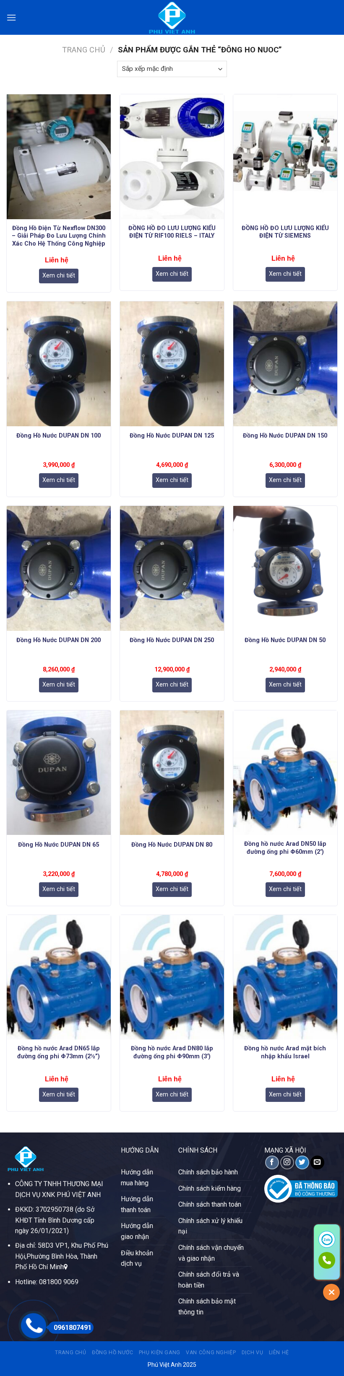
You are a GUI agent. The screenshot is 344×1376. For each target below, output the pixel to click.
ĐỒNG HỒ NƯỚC (112, 1352)
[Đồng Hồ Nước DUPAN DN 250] (172, 568)
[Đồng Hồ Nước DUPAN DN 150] (285, 363)
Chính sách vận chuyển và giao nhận (211, 1253)
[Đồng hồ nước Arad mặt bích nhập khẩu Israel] (285, 977)
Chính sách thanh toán (209, 1204)
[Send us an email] (317, 1162)
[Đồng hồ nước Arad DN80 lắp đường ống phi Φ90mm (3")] (172, 977)
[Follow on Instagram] (287, 1162)
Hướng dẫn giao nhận (137, 1231)
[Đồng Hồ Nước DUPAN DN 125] (172, 363)
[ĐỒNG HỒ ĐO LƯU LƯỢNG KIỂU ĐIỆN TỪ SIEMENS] (285, 156)
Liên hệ (279, 1352)
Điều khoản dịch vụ (137, 1258)
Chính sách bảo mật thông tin (207, 1306)
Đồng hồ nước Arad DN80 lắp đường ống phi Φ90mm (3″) (172, 1052)
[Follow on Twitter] (302, 1162)
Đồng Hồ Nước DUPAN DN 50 (285, 640)
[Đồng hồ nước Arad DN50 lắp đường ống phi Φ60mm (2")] (285, 772)
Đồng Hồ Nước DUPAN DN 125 (172, 435)
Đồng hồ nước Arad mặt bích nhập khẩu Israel (285, 1052)
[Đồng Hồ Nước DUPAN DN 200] (59, 568)
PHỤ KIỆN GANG (159, 1352)
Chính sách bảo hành (208, 1172)
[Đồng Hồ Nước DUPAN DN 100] (59, 363)
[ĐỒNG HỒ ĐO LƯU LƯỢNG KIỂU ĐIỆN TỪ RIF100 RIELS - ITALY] (172, 156)
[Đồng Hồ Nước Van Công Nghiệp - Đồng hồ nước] (172, 17)
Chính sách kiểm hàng (209, 1188)
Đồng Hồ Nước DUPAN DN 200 (58, 640)
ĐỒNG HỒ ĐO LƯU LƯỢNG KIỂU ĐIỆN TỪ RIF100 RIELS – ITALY (172, 232)
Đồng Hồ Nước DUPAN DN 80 (171, 844)
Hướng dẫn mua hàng (137, 1177)
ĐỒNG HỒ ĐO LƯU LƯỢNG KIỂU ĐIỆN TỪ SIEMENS (285, 232)
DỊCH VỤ (252, 1352)
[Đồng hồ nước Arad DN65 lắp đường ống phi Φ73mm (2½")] (59, 977)
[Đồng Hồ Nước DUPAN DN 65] (59, 772)
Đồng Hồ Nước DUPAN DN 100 (58, 435)
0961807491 (72, 1328)
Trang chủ (83, 49)
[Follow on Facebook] (272, 1162)
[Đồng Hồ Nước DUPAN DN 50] (285, 568)
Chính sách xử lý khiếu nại (210, 1226)
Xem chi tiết (58, 275)
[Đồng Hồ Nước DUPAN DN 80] (172, 772)
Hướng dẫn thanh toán (137, 1204)
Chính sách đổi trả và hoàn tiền (208, 1279)
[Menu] (11, 17)
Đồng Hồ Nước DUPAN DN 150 (285, 435)
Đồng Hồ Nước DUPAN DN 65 (58, 844)
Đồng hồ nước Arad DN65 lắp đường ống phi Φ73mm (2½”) (58, 1052)
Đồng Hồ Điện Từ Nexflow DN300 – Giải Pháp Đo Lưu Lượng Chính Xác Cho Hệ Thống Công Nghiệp (59, 236)
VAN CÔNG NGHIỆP (211, 1352)
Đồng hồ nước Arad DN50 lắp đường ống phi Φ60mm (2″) (285, 847)
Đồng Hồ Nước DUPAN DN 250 (172, 640)
